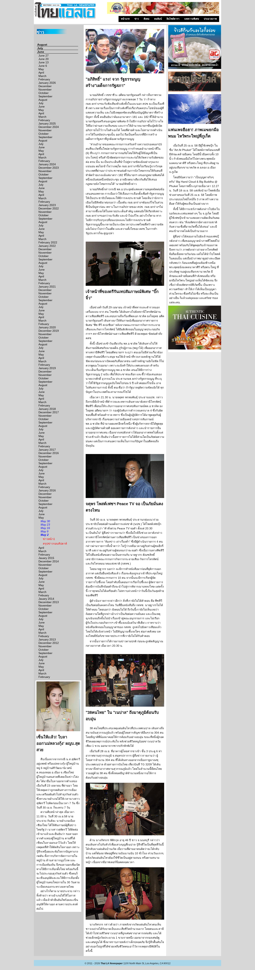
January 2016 (47, 490)
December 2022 (48, 208)
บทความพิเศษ (191, 18)
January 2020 (47, 327)
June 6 (42, 65)
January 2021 (47, 286)
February (44, 79)
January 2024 (47, 164)
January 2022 (47, 245)
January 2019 (47, 368)
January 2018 (47, 408)
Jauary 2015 (46, 558)
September (45, 96)
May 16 (45, 528)
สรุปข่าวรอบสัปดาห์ (55, 543)
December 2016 (48, 453)
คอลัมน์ (158, 18)
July (40, 48)
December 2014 (48, 561)
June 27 (43, 55)
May (41, 69)
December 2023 (48, 167)
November (45, 89)
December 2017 (48, 412)
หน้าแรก (125, 18)
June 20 (43, 59)
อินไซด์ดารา (173, 18)
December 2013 (48, 602)
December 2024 (48, 126)
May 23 (45, 524)
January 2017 (47, 449)
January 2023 (47, 205)
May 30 (45, 521)
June (40, 51)
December (45, 86)
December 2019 (48, 330)
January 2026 (47, 82)
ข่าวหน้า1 (49, 539)
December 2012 (48, 642)
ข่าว (136, 18)
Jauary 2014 (46, 598)
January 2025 (47, 123)
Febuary (43, 324)
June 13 (43, 62)
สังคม (146, 18)
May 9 (44, 531)
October (43, 93)
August (42, 44)
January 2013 (47, 639)
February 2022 (47, 242)
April (41, 72)
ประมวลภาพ (210, 18)
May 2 (45, 534)
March (42, 76)
